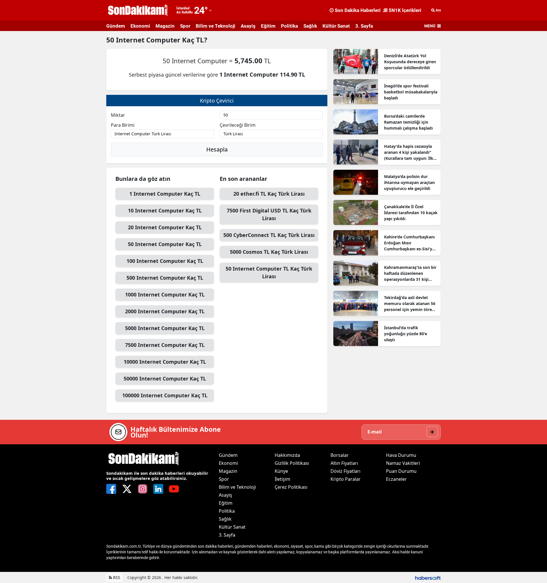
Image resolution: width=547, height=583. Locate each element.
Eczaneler (396, 479)
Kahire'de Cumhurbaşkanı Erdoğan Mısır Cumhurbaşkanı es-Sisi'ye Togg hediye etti (409, 243)
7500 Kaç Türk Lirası (269, 214)
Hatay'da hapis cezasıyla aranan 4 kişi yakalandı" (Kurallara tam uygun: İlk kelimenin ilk (408, 152)
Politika (289, 26)
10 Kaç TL (165, 210)
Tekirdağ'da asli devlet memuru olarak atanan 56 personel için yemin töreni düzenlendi (410, 303)
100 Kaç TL (164, 260)
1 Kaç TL (164, 193)
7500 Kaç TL (165, 344)
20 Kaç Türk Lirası (269, 193)
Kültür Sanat (336, 26)
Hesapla (217, 149)
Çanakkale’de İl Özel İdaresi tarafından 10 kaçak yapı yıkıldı (411, 212)
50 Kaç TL (165, 244)
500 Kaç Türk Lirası (269, 235)
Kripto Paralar (345, 479)
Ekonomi (140, 26)
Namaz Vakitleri (403, 463)
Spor (185, 26)
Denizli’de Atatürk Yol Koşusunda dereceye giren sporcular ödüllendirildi (410, 61)
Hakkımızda (287, 455)
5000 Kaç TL (165, 328)
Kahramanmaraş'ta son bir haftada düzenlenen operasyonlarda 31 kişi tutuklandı (410, 273)
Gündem (115, 26)
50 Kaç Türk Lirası (269, 272)
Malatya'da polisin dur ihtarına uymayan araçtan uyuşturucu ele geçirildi (409, 182)
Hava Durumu (401, 455)
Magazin (165, 26)
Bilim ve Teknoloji (215, 26)
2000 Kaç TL (165, 311)
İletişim (282, 479)
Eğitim (268, 26)
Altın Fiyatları (344, 463)
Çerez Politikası (291, 487)
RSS (116, 577)
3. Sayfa (364, 26)
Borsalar (339, 455)
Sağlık (310, 26)
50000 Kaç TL (165, 378)
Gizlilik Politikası (292, 463)
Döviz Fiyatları (345, 471)
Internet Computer (149, 39)
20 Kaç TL (165, 227)
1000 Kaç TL (165, 294)
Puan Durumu (401, 471)
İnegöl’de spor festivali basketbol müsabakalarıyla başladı (410, 92)
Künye (281, 471)
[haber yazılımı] (428, 577)
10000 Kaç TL (165, 361)
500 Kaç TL (164, 277)
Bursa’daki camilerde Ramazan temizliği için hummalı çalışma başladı (408, 122)
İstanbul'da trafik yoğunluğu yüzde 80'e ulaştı (405, 333)
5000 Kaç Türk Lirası (269, 251)
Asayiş (248, 26)
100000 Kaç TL (164, 395)
